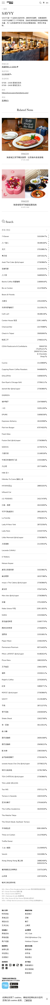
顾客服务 (28, 949)
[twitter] (14, 965)
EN (47, 3)
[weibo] (21, 965)
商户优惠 (5, 941)
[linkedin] (3, 968)
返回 (5, 9)
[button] (40, 2)
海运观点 (28, 957)
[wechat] (18, 965)
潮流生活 (5, 921)
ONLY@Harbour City (33, 937)
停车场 (27, 953)
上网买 (27, 925)
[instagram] (3, 965)
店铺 (26, 918)
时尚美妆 (5, 914)
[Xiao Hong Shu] (6, 968)
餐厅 (26, 921)
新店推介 (28, 914)
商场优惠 (5, 937)
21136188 (6, 74)
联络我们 (28, 973)
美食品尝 (25, 154)
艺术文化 (5, 925)
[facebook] (6, 965)
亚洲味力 (5, 100)
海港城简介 (29, 965)
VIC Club (28, 933)
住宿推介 (5, 957)
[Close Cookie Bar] (47, 999)
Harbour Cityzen (31, 941)
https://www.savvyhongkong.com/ (15, 93)
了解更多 (28, 1000)
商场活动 (5, 933)
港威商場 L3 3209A (9, 67)
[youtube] (10, 965)
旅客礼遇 (5, 949)
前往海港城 (29, 969)
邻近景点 (5, 953)
